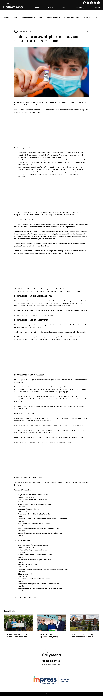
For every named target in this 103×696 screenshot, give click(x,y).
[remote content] (51, 130)
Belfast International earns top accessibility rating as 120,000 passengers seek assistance (50, 635)
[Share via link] (30, 597)
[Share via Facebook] (15, 597)
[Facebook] (84, 2)
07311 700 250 (54, 666)
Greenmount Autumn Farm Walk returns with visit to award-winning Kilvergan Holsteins (17, 635)
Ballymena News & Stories (72, 18)
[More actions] (87, 31)
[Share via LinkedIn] (25, 597)
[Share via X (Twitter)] (20, 597)
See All (96, 611)
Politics (16, 18)
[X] (88, 2)
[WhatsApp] (59, 661)
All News (7, 18)
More (86, 18)
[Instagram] (95, 2)
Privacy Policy (51, 669)
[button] (96, 17)
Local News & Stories (53, 18)
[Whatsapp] (98, 2)
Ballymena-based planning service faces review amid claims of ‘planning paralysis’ (83, 635)
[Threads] (91, 2)
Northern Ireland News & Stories (32, 18)
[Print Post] (35, 597)
